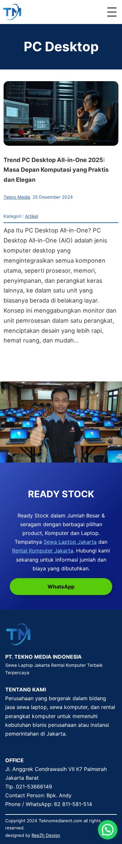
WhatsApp (61, 586)
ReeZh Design (46, 835)
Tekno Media (17, 197)
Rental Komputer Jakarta (42, 550)
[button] (107, 829)
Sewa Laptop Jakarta (70, 542)
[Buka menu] (112, 12)
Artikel (31, 216)
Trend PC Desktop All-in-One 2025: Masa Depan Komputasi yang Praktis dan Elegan (56, 169)
